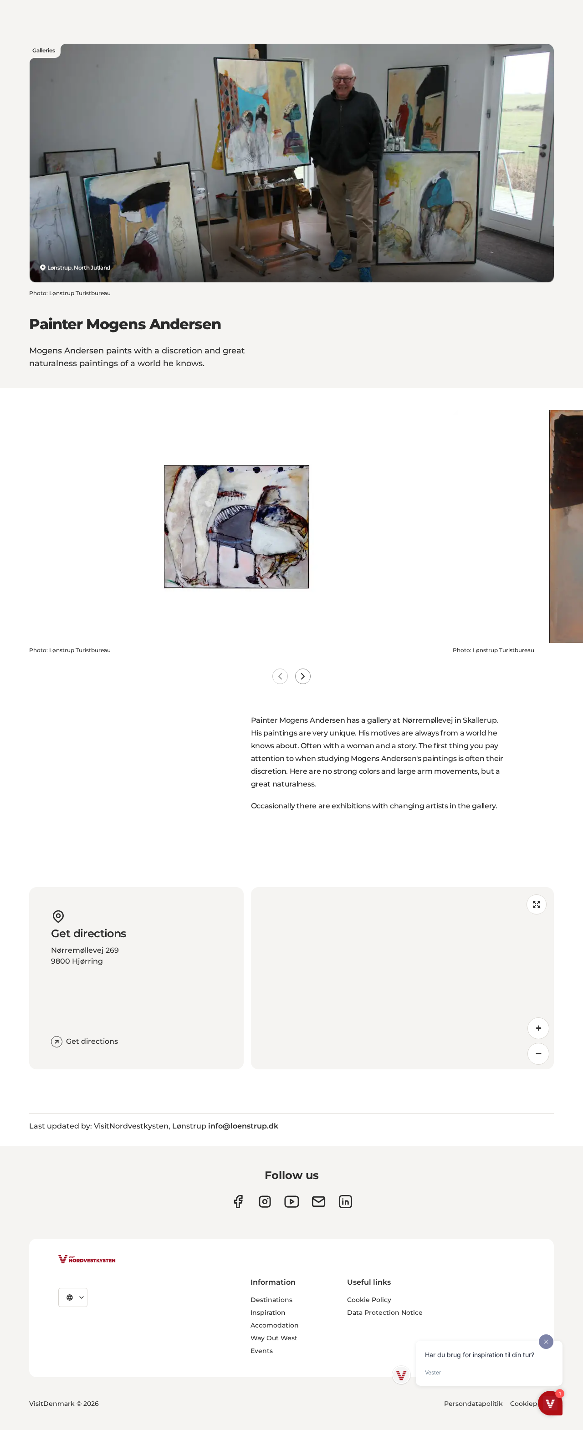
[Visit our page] (238, 1202)
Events (262, 1351)
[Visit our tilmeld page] (319, 1202)
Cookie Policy (369, 1300)
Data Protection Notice (385, 1312)
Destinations (271, 1300)
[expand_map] (537, 904)
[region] (402, 978)
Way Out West (274, 1338)
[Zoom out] (538, 1054)
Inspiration (268, 1312)
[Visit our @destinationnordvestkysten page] (292, 1202)
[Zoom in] (538, 1028)
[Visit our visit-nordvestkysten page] (345, 1202)
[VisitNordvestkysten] (87, 1259)
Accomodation (275, 1325)
